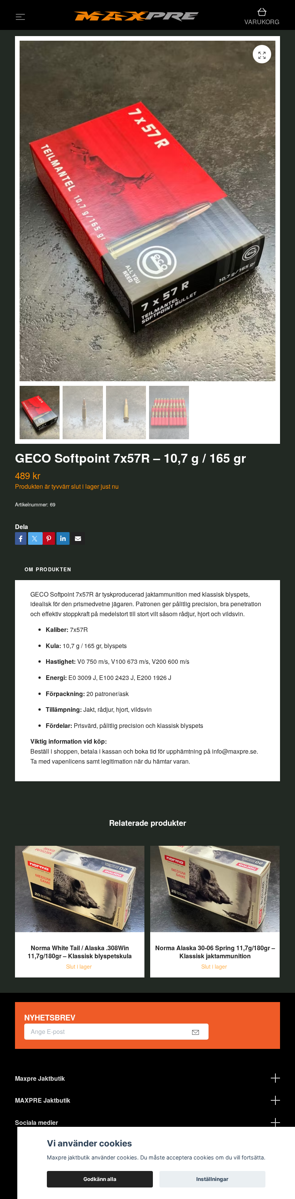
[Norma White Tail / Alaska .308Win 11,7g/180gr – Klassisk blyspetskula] (79, 923)
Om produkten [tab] (48, 600)
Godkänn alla (99, 1179)
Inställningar (212, 1179)
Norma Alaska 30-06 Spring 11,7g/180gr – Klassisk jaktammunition (215, 982)
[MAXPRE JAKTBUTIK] (156, 22)
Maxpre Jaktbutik (40, 1108)
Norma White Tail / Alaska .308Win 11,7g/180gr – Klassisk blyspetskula (80, 982)
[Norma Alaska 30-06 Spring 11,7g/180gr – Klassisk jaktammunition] (215, 923)
